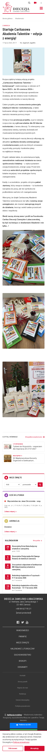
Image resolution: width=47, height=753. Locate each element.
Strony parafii (22, 682)
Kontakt (22, 675)
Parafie (23, 636)
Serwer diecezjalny (22, 700)
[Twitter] (23, 622)
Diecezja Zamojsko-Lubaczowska (16, 7)
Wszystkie (37, 540)
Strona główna (7, 18)
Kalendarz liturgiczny (23, 649)
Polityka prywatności (22, 706)
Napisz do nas (22, 688)
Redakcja (22, 694)
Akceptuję (34, 748)
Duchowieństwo (22, 655)
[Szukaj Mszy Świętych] (40, 484)
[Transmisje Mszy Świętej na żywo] (35, 2)
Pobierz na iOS (24, 725)
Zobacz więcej (9, 511)
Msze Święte (22, 642)
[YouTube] (28, 622)
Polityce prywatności (21, 742)
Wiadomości (19, 18)
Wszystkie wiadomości (33, 437)
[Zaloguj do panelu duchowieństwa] (41, 2)
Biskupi (22, 661)
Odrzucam (12, 748)
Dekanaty (22, 667)
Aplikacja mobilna (14, 715)
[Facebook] (19, 622)
